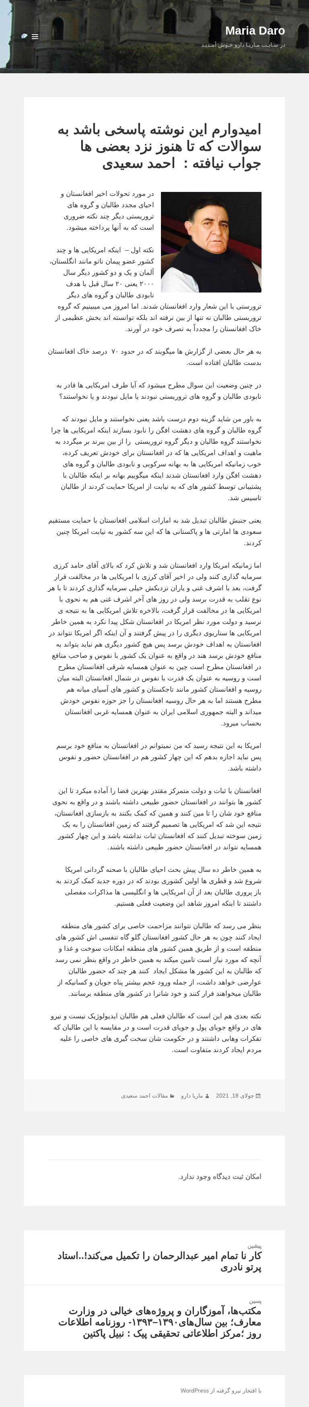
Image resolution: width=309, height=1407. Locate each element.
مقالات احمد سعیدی (144, 1095)
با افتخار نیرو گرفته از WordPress (221, 1390)
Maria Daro (255, 30)
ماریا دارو (192, 1095)
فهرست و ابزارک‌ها (35, 47)
